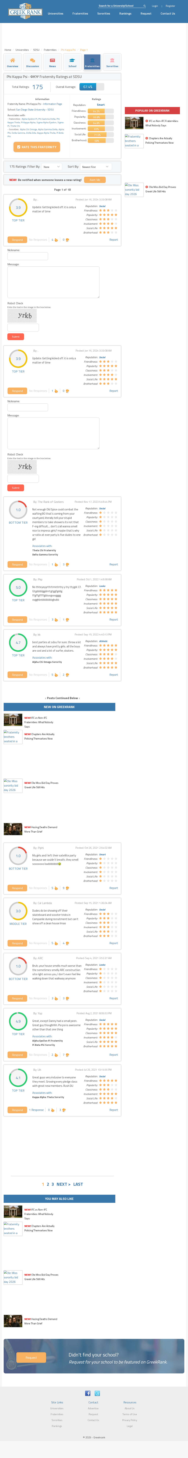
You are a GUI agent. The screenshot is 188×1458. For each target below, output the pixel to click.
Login (155, 6)
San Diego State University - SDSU (35, 109)
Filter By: (33, 166)
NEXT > (64, 1184)
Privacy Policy (129, 1420)
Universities (55, 13)
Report (113, 239)
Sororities (103, 13)
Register (170, 6)
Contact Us (168, 13)
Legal (130, 1426)
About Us (130, 1408)
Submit (15, 336)
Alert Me (95, 180)
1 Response (36, 1110)
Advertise (93, 1408)
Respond (17, 240)
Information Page (52, 104)
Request (146, 13)
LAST (78, 1184)
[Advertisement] (62, 1145)
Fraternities (80, 13)
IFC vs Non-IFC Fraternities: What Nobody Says (38, 722)
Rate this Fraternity (38, 147)
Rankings (125, 13)
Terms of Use (129, 1414)
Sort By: (73, 166)
